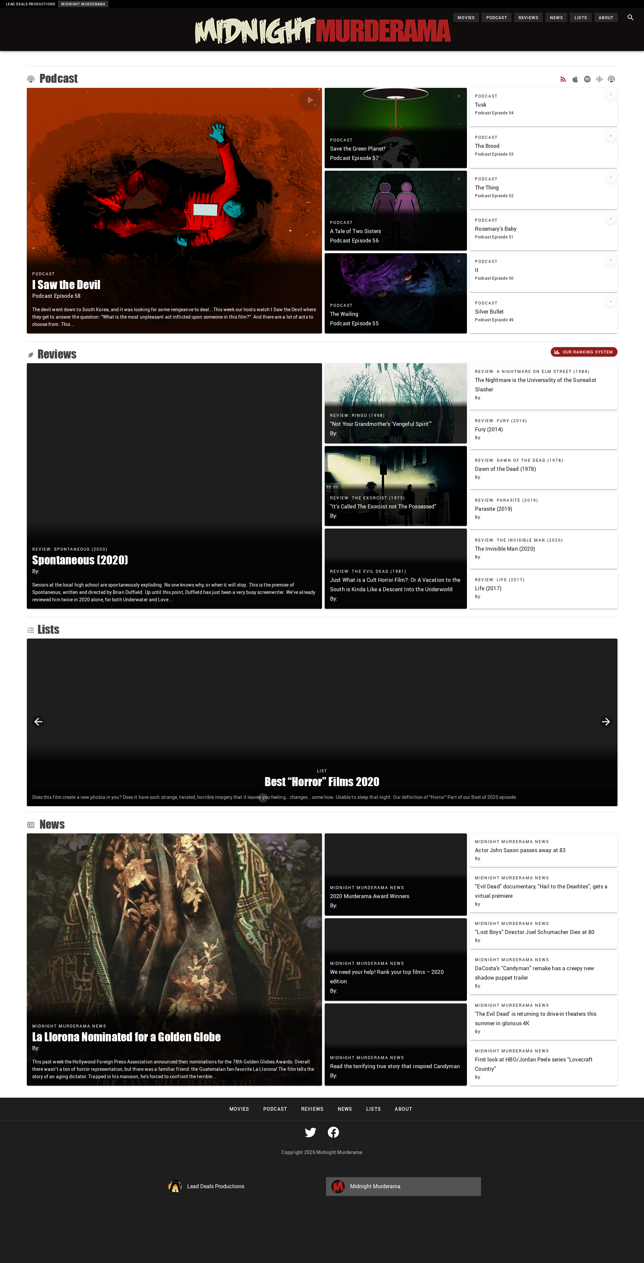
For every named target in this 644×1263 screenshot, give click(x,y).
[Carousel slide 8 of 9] (366, 798)
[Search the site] (631, 17)
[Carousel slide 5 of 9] (322, 798)
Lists (48, 629)
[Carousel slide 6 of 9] (336, 798)
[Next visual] (606, 722)
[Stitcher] (611, 79)
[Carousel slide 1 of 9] (263, 798)
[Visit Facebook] (333, 1132)
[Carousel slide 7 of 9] (351, 798)
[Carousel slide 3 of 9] (292, 798)
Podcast (58, 78)
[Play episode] (310, 100)
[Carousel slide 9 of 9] (381, 798)
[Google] (599, 79)
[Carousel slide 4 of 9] (307, 798)
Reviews (57, 354)
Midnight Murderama (38, 14)
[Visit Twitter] (311, 1132)
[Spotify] (587, 79)
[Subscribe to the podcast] (563, 79)
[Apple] (575, 79)
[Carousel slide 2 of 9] (277, 798)
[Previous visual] (38, 722)
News (51, 824)
